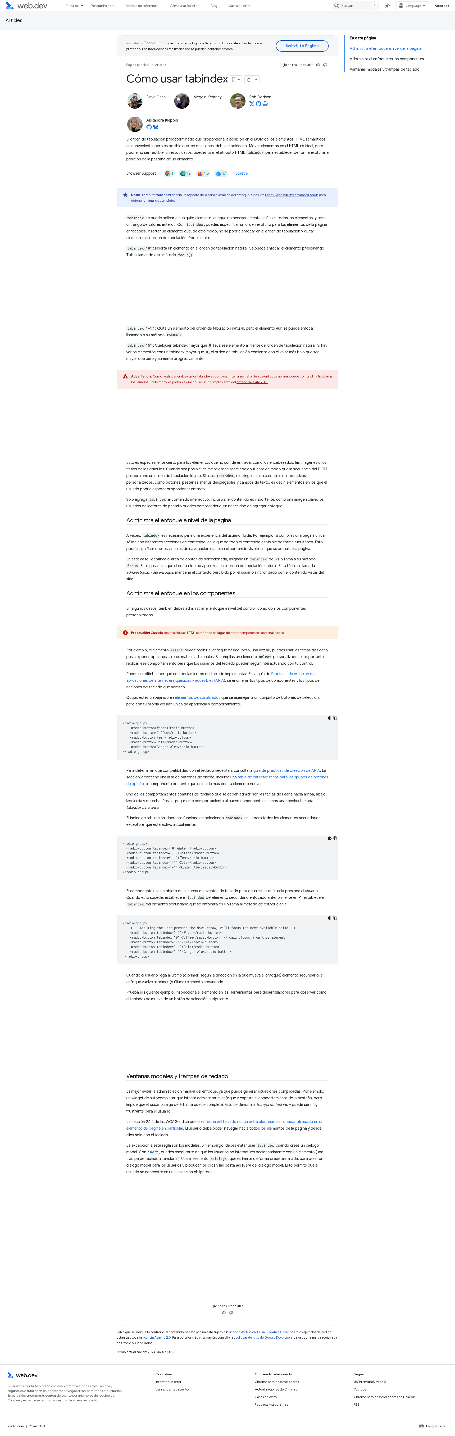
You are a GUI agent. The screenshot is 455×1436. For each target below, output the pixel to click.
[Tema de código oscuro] (329, 718)
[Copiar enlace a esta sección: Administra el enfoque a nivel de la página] (235, 521)
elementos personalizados (197, 697)
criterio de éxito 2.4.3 (252, 382)
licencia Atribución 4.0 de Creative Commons (262, 1332)
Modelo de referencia (142, 6)
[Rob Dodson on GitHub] (258, 105)
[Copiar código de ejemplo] (335, 718)
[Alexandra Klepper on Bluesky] (155, 128)
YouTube (360, 1389)
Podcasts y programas (271, 1404)
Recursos (72, 6)
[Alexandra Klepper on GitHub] (149, 128)
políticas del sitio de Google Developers (264, 1338)
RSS (356, 1404)
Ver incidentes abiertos (172, 1389)
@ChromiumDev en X (370, 1382)
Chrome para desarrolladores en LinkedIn (385, 1397)
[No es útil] (325, 64)
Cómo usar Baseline (184, 6)
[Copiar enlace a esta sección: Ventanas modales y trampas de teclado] (232, 1077)
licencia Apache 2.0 (157, 1338)
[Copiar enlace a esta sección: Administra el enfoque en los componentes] (239, 594)
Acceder (442, 6)
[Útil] (318, 64)
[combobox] (355, 5)
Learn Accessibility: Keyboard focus (291, 195)
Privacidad (37, 1426)
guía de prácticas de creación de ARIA (286, 770)
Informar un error (168, 1382)
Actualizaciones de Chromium (277, 1389)
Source (242, 173)
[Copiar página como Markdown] (249, 80)
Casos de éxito (239, 6)
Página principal (137, 65)
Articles (14, 20)
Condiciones (15, 1426)
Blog (214, 6)
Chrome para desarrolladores (277, 1382)
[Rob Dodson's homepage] (265, 105)
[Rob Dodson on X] (252, 105)
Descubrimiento (102, 6)
